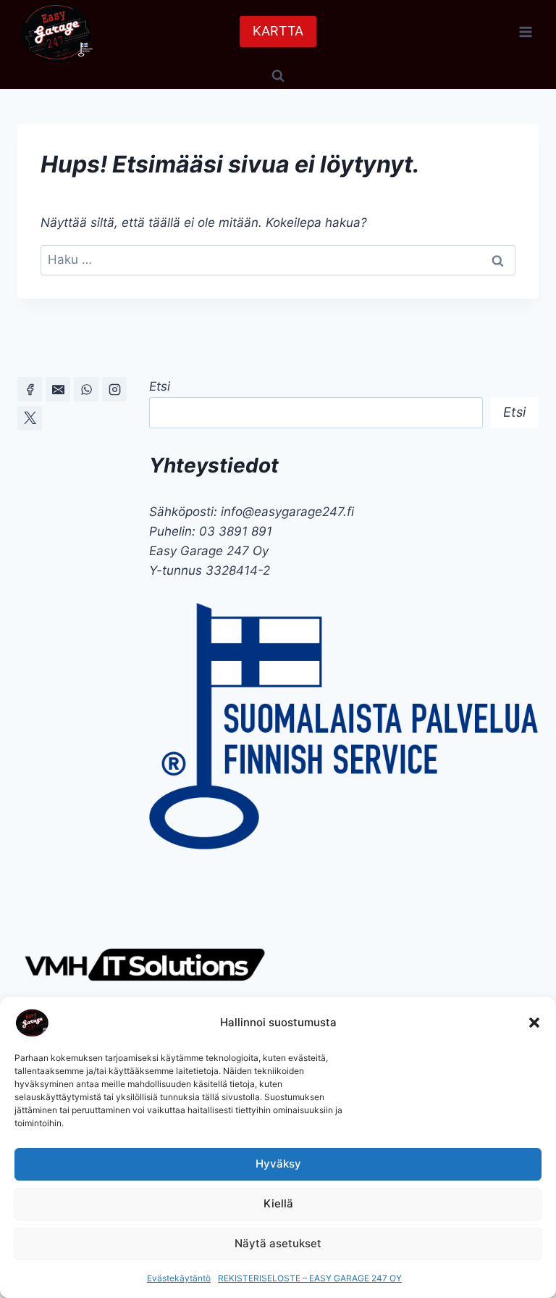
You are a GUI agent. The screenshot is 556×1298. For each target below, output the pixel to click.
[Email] (58, 389)
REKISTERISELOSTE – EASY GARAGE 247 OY (310, 1278)
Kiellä (278, 1203)
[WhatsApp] (86, 389)
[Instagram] (114, 389)
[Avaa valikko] (525, 31)
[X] (29, 418)
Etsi (159, 386)
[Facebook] (29, 389)
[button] (534, 1022)
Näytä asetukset (278, 1243)
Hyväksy (278, 1163)
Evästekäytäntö (179, 1278)
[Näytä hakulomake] (278, 76)
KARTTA (278, 30)
